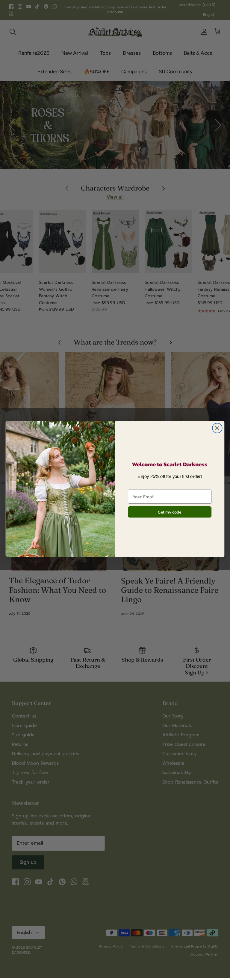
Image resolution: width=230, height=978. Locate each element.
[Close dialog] (217, 428)
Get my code (169, 512)
